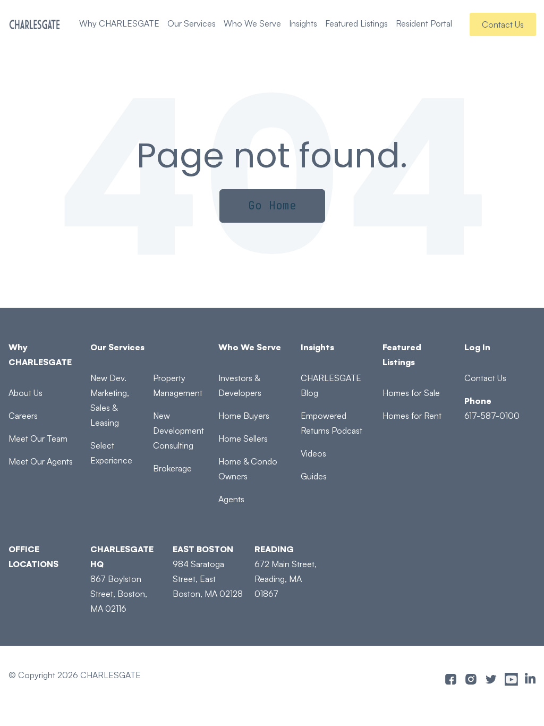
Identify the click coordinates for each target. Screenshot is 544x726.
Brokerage (172, 468)
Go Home (272, 205)
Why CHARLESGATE (119, 23)
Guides (314, 476)
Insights (303, 23)
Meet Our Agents (40, 461)
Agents (231, 499)
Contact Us (503, 24)
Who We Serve (252, 23)
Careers (23, 415)
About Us (25, 392)
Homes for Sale (411, 392)
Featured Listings (356, 23)
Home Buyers (243, 415)
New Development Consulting (178, 430)
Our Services (191, 23)
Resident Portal (424, 23)
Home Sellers (243, 438)
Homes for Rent (411, 415)
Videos (313, 453)
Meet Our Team (37, 438)
